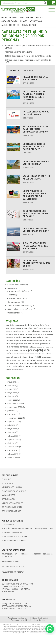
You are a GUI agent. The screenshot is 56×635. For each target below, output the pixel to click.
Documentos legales (12, 532)
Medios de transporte (12, 503)
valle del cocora (20, 366)
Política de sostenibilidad (21, 620)
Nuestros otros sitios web (14, 537)
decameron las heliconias (28, 331)
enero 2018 (12, 457)
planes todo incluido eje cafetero (16, 357)
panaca (32, 350)
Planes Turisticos (16, 298)
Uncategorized (13, 313)
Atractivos (36, 21)
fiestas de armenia (19, 334)
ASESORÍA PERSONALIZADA (13, 572)
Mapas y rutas (8, 495)
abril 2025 (11, 385)
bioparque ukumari (12, 328)
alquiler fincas (44, 325)
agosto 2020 (12, 421)
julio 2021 (11, 411)
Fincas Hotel (26, 17)
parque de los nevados (19, 354)
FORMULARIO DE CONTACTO (14, 608)
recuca (38, 357)
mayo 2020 (12, 429)
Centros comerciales (12, 507)
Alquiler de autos (10, 25)
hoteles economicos (42, 340)
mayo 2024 (12, 389)
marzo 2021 (12, 414)
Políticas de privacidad (39, 618)
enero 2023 (12, 400)
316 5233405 (48, 554)
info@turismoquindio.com (14, 603)
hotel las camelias (19, 346)
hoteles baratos (27, 341)
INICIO (4, 17)
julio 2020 (11, 425)
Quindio (10, 288)
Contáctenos (29, 25)
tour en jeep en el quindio (31, 363)
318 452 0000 (23, 554)
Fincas (39, 17)
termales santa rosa (41, 360)
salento (30, 360)
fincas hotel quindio (12, 338)
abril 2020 (11, 432)
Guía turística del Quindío (14, 491)
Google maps (8, 591)
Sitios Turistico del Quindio (19, 306)
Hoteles (13, 17)
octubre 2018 (13, 447)
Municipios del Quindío (12, 487)
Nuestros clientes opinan (14, 540)
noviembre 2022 (14, 403)
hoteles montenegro (12, 344)
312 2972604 (35, 554)
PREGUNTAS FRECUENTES (13, 567)
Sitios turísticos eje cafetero (19, 309)
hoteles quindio (40, 344)
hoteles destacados (16, 285)
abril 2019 (11, 443)
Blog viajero (8, 483)
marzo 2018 (12, 450)
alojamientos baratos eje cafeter (16, 325)
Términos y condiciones (17, 618)
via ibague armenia (35, 367)
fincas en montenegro (45, 334)
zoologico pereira (17, 370)
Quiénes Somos (9, 525)
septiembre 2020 (14, 418)
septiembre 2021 (14, 407)
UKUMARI (9, 367)
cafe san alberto (27, 328)
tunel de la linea (49, 363)
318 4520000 (17, 562)
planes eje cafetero (44, 354)
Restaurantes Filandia (18, 360)
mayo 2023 (12, 393)
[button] (49, 628)
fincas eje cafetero (32, 334)
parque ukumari (32, 354)
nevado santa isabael (21, 350)
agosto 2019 (12, 439)
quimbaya (31, 357)
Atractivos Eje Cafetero (19, 291)
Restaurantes (8, 499)
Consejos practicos (11, 511)
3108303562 (8, 557)
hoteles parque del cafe (26, 344)
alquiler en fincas (33, 325)
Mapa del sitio (39, 620)
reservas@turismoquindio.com (16, 606)
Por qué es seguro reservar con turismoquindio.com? (27, 528)
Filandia (12, 295)
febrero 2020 (12, 436)
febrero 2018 (12, 454)
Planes (23, 21)
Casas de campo (9, 21)
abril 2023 (11, 396)
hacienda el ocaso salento (31, 337)
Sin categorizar (14, 302)
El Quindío (6, 479)
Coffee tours (39, 328)
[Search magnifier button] (45, 3)
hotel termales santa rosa (37, 347)
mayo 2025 (12, 382)
